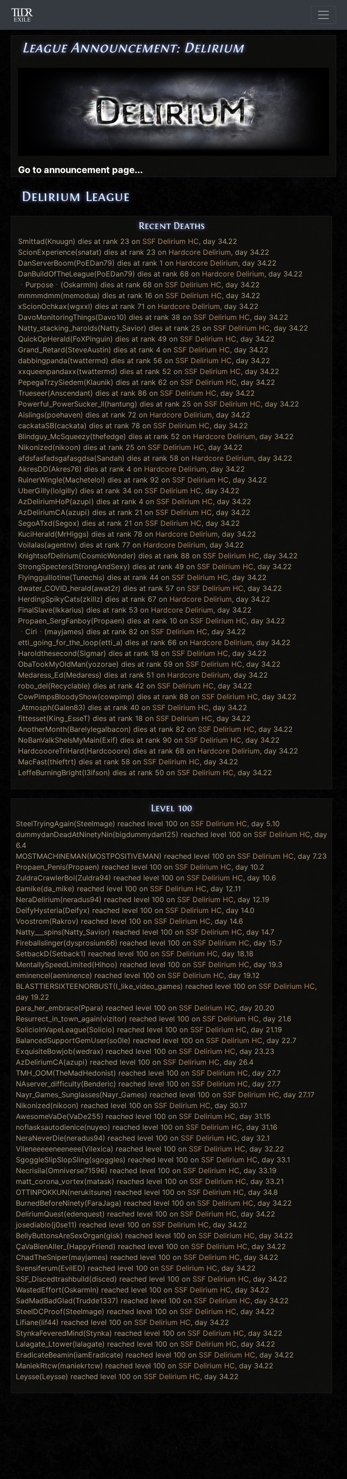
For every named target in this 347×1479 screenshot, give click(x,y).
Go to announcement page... (80, 169)
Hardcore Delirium (200, 252)
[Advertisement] (173, 1416)
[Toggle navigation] (323, 15)
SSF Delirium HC (170, 241)
